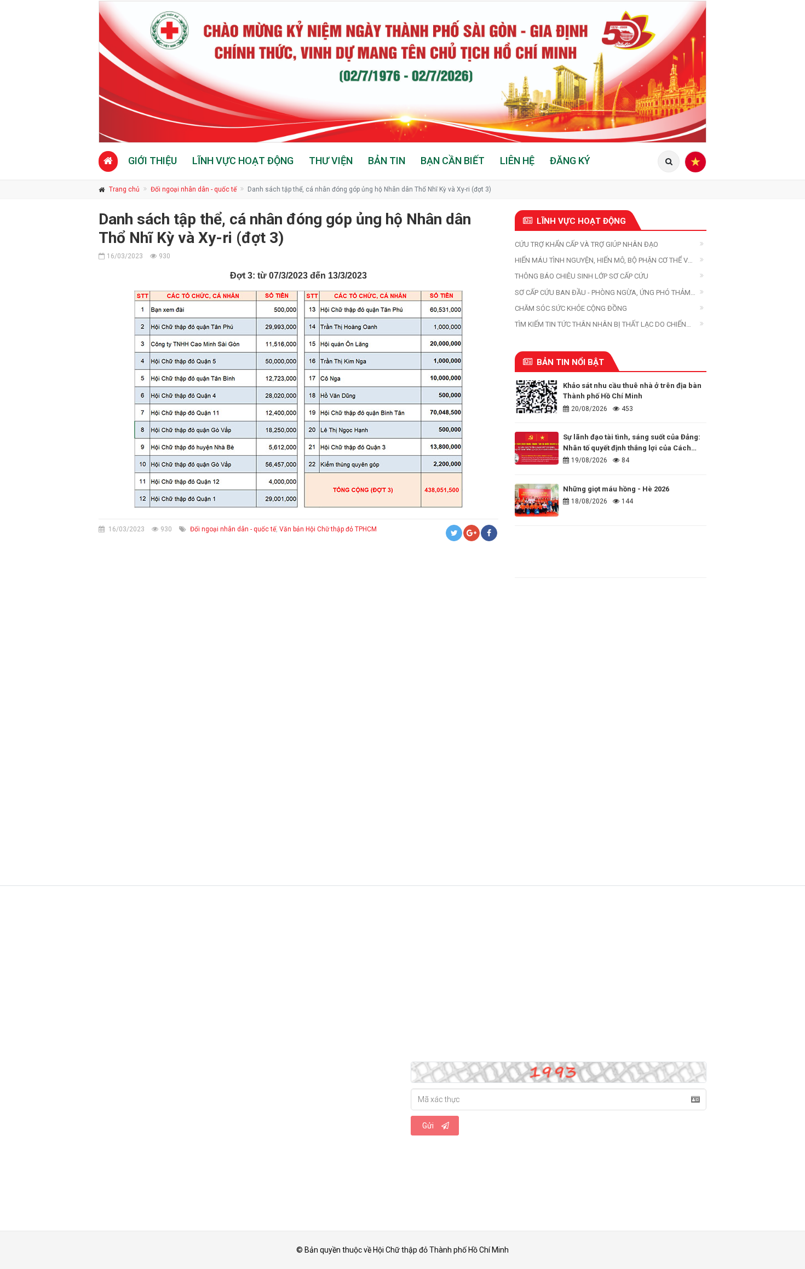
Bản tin (386, 160)
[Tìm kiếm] (669, 161)
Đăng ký (570, 160)
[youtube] (183, 1052)
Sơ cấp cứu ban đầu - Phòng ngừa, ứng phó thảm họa (603, 293)
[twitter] (134, 1052)
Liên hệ (517, 160)
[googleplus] (159, 1052)
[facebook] (109, 1052)
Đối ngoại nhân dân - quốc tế (194, 189)
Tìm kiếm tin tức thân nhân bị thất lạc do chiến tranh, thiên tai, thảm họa (600, 324)
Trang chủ (124, 189)
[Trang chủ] (108, 161)
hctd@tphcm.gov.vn (170, 1009)
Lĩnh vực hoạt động (243, 160)
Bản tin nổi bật (570, 362)
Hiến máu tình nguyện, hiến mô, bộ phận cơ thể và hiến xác (604, 260)
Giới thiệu (152, 160)
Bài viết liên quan (151, 647)
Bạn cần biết (453, 160)
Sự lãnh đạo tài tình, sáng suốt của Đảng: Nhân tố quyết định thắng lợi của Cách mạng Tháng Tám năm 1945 (631, 447)
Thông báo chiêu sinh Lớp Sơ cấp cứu (581, 276)
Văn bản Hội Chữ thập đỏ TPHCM (328, 529)
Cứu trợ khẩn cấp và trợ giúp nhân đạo (586, 244)
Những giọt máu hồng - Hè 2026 (616, 489)
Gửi (428, 1125)
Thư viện (331, 160)
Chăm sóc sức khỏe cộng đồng (571, 308)
